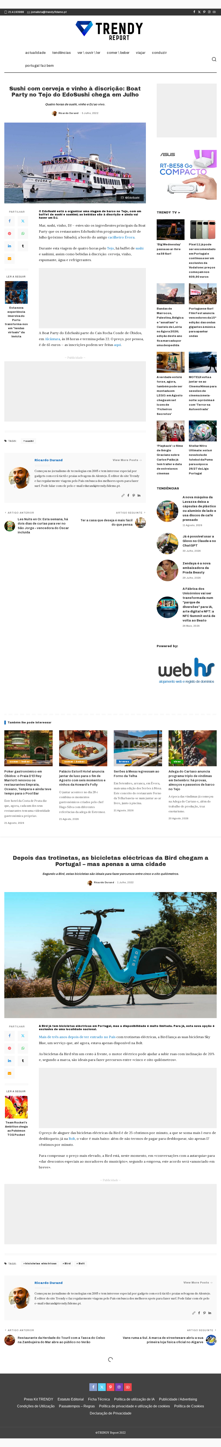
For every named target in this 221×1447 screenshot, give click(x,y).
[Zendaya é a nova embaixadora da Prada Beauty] (167, 570)
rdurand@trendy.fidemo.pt (101, 486)
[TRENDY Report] (110, 31)
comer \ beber (19, 761)
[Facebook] (194, 12)
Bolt (72, 1138)
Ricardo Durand (68, 113)
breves (124, 761)
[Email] (9, 259)
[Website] (123, 495)
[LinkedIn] (9, 246)
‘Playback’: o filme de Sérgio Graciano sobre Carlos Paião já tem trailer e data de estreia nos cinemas (170, 459)
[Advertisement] (92, 298)
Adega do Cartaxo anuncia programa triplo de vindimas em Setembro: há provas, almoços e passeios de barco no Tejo (192, 780)
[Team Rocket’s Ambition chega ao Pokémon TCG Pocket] (16, 1107)
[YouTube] (214, 12)
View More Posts (125, 460)
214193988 (16, 12)
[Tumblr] (23, 246)
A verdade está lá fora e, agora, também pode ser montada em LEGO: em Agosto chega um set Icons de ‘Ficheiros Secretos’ (170, 396)
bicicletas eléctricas (41, 1263)
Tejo (110, 248)
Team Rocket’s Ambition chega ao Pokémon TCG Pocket (16, 1128)
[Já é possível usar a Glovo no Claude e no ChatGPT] (167, 543)
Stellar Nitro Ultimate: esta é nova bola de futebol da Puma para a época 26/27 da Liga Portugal (201, 459)
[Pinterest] (204, 12)
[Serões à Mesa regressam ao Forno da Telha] (138, 748)
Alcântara (52, 339)
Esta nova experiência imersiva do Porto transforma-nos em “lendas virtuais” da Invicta (16, 322)
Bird (68, 1263)
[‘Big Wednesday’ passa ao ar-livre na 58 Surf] (171, 229)
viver (177, 761)
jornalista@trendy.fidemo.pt (49, 12)
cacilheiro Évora (121, 237)
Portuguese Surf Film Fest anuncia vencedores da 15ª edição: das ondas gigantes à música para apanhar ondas (202, 322)
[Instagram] (209, 12)
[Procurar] (214, 59)
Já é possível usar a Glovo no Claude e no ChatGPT (199, 541)
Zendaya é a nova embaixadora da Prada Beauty (197, 568)
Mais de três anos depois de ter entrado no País (77, 1037)
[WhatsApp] (23, 234)
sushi (140, 248)
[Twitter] (199, 12)
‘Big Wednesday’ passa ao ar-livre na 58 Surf (169, 249)
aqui (117, 345)
